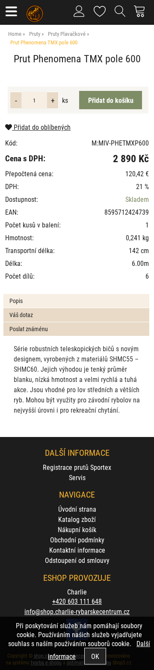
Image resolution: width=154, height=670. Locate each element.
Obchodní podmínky (77, 539)
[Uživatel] (100, 9)
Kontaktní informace (77, 549)
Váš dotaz (21, 315)
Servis (77, 477)
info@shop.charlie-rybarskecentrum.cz (77, 611)
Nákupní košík (77, 529)
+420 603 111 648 (77, 601)
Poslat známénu (28, 329)
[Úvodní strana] (35, 10)
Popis (16, 301)
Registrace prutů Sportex (77, 467)
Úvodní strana (77, 508)
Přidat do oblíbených (41, 126)
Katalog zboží (77, 519)
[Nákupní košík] (142, 14)
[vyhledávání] (120, 14)
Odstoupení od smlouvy (77, 560)
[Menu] (11, 12)
